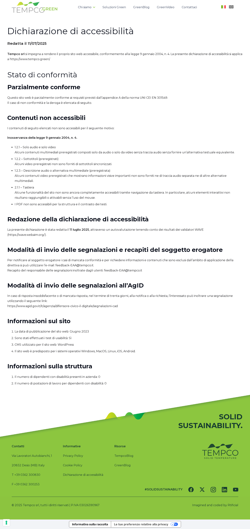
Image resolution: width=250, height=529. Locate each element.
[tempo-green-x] (202, 489)
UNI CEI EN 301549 (153, 97)
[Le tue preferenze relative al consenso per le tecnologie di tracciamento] (6, 522)
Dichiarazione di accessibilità (83, 475)
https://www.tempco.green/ (30, 59)
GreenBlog (122, 465)
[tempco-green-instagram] (213, 489)
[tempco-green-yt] (235, 489)
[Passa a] (224, 7)
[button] (93, 7)
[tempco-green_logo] (34, 7)
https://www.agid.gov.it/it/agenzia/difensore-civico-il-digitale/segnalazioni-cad (62, 306)
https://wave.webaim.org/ (26, 235)
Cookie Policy (72, 465)
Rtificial (233, 505)
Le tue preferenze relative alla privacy (141, 524)
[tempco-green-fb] (191, 489)
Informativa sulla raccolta (90, 524)
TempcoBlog (123, 456)
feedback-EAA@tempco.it (74, 265)
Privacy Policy (73, 456)
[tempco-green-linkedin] (224, 489)
